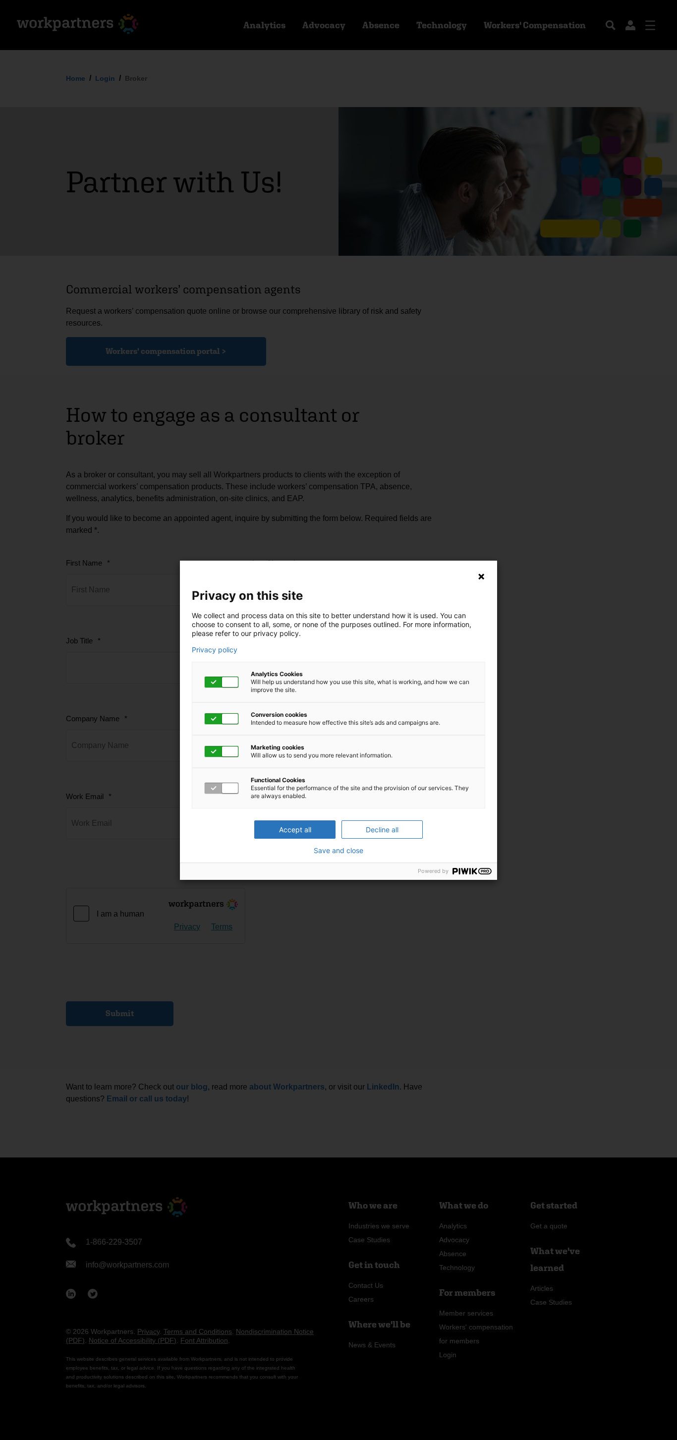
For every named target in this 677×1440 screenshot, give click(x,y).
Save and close (338, 851)
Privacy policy (214, 650)
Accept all (295, 829)
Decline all (382, 829)
